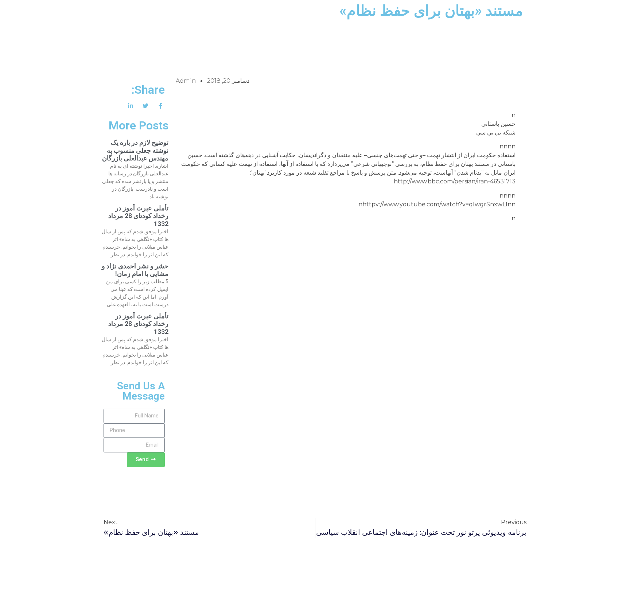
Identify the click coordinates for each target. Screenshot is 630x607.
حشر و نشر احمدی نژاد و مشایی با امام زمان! (135, 270)
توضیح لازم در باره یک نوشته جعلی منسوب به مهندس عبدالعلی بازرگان (135, 150)
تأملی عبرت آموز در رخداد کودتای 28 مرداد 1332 (138, 215)
